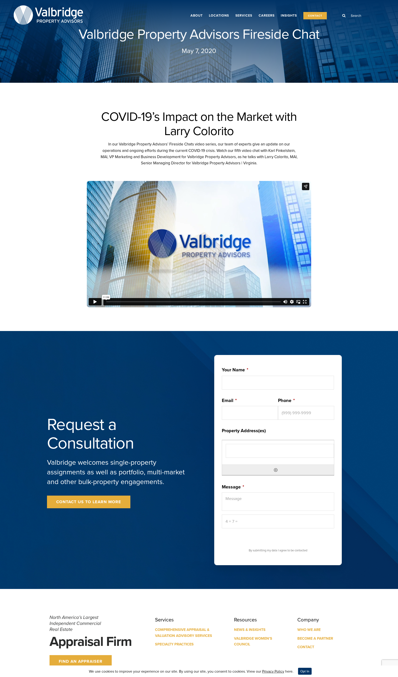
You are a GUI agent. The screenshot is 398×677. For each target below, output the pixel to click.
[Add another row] (276, 469)
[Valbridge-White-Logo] (48, 5)
